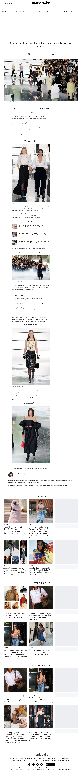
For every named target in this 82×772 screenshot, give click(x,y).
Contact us (41, 758)
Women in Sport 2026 (13, 11)
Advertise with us (67, 758)
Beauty (32, 8)
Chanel (15, 116)
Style (41, 38)
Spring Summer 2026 (35, 11)
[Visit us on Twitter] (29, 764)
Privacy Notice (16, 308)
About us (37, 760)
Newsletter (47, 108)
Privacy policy (17, 760)
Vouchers (55, 8)
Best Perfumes (66, 11)
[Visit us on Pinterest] (41, 764)
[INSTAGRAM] (24, 474)
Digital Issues (74, 11)
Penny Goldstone (36, 54)
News (53, 54)
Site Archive (13, 758)
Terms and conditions (53, 758)
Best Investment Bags (56, 11)
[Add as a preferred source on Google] (58, 764)
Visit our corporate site (60, 767)
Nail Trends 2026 (46, 11)
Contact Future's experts (27, 758)
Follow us (41, 108)
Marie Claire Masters (24, 11)
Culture (48, 8)
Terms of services (28, 307)
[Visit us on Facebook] (37, 764)
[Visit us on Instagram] (33, 764)
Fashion (26, 8)
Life (43, 8)
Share (15, 108)
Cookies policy (28, 760)
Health (38, 8)
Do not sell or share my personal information (56, 760)
